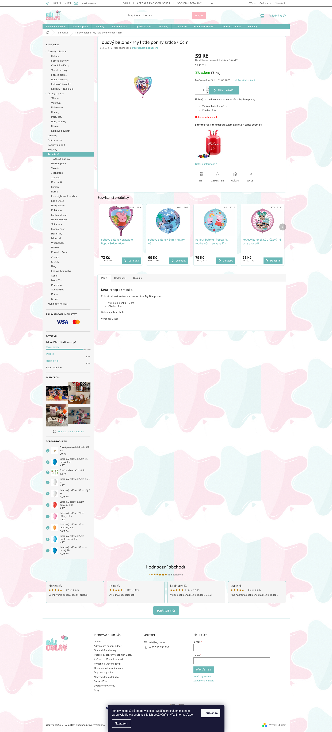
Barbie (54, 191)
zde (190, 714)
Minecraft (56, 238)
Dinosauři (56, 182)
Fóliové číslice (59, 74)
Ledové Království (61, 271)
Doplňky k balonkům (62, 88)
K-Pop (54, 299)
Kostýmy (52, 149)
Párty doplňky (58, 121)
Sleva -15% (100, 681)
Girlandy (52, 135)
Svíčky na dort (55, 140)
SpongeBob (57, 289)
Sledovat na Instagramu (71, 431)
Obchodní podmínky (189, 3)
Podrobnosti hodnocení (145, 47)
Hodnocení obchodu (166, 566)
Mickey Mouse (59, 215)
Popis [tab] (104, 277)
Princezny (56, 285)
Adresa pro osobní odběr (153, 3)
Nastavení (121, 723)
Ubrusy (55, 126)
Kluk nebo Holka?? (58, 303)
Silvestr (55, 98)
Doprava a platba (103, 672)
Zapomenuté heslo (203, 680)
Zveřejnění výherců (104, 685)
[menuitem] (55, 26)
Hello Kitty (56, 233)
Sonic (54, 275)
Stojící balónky (59, 70)
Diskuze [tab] (137, 277)
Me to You (56, 280)
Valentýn (56, 102)
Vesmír (55, 168)
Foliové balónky (59, 60)
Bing (53, 266)
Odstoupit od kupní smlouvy (109, 668)
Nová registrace (202, 676)
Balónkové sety (59, 79)
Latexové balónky (61, 84)
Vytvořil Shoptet (277, 724)
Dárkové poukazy (60, 130)
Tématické (53, 154)
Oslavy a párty (56, 93)
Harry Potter (58, 205)
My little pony (58, 163)
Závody (55, 257)
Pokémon (56, 210)
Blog (96, 690)
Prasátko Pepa (59, 252)
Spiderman (57, 224)
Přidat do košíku (226, 90)
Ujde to (50, 353)
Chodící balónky (60, 65)
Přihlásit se (203, 669)
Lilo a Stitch (57, 200)
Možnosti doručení (245, 80)
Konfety (55, 112)
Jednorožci (57, 172)
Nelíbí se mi (52, 360)
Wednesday (57, 242)
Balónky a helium (57, 51)
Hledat (199, 15)
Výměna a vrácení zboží (107, 663)
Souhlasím (211, 713)
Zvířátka (55, 177)
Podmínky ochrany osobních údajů (113, 654)
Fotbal (54, 294)
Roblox (55, 247)
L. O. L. (55, 261)
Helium (55, 56)
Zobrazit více (166, 610)
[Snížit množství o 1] (207, 92)
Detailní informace (205, 163)
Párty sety (56, 116)
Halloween (57, 107)
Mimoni (55, 186)
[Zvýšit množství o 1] (207, 88)
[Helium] (209, 144)
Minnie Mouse (59, 219)
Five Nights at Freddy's (64, 196)
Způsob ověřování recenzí (108, 659)
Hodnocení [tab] (120, 277)
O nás (126, 3)
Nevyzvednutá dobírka (106, 677)
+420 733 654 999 (159, 647)
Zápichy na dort (56, 144)
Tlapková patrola (60, 158)
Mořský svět (57, 228)
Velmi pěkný (52, 347)
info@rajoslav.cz (158, 642)
